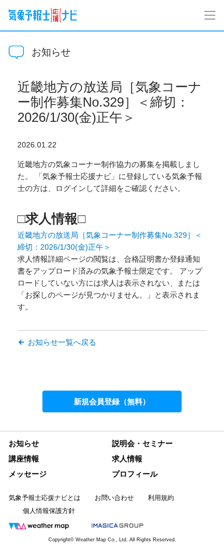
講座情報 (24, 458)
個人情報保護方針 (49, 511)
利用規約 (161, 498)
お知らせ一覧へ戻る (62, 342)
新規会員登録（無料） (112, 401)
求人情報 (127, 458)
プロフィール (135, 473)
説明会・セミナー (142, 443)
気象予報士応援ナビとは (44, 498)
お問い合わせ (114, 498)
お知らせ (24, 443)
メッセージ (28, 473)
